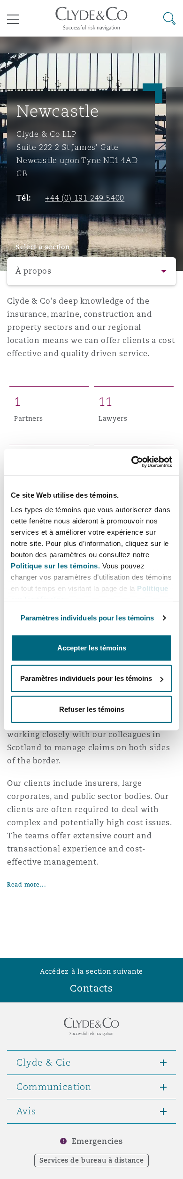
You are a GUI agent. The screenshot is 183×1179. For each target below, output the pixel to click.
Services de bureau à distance (91, 1160)
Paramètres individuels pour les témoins (87, 618)
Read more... (26, 884)
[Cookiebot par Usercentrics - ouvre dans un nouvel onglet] (131, 462)
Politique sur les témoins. (55, 566)
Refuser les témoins (91, 709)
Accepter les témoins (91, 647)
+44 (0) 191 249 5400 (84, 197)
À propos (33, 271)
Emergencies (97, 1141)
